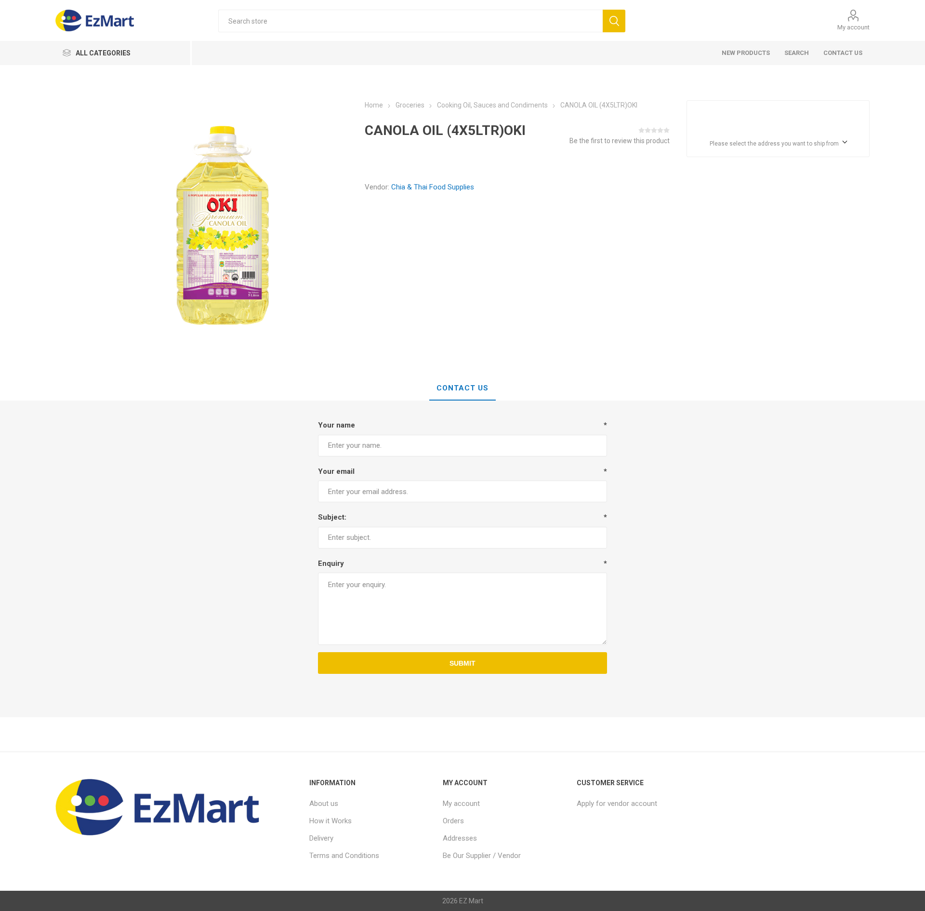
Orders (453, 821)
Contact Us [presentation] (462, 388)
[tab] (462, 388)
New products (746, 52)
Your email (336, 471)
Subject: (332, 517)
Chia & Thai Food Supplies (432, 187)
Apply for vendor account (617, 803)
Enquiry (331, 563)
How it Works (330, 821)
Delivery (321, 838)
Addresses (460, 838)
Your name (336, 425)
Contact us (842, 52)
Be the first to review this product (619, 141)
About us (323, 803)
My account (853, 27)
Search (796, 52)
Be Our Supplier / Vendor (482, 855)
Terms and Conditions (344, 855)
